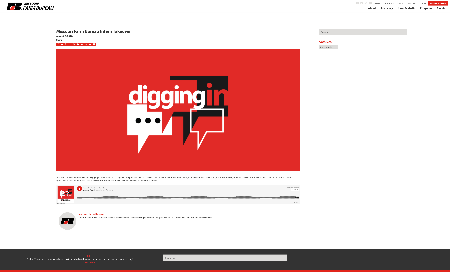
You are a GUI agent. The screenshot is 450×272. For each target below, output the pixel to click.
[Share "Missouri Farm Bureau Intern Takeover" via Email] (90, 44)
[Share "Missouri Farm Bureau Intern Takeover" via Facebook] (58, 44)
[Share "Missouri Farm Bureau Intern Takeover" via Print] (94, 44)
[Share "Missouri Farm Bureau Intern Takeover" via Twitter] (62, 44)
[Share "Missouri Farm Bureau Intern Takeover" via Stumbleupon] (86, 44)
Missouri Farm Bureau (91, 213)
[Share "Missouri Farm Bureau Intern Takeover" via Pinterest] (74, 44)
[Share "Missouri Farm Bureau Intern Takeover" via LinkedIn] (78, 44)
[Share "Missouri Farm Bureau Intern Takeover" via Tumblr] (70, 44)
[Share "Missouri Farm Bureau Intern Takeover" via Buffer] (82, 44)
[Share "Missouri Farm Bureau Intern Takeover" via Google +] (66, 44)
